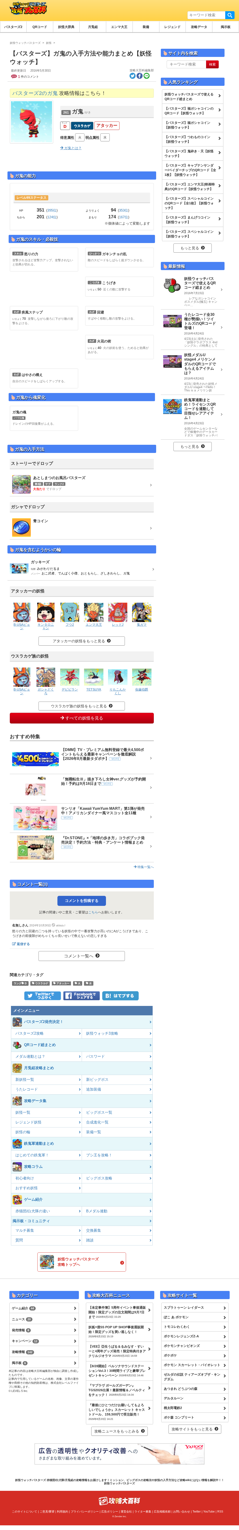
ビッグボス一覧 (99, 1112)
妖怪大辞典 (66, 27)
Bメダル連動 (96, 1211)
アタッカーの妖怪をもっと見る (79, 641)
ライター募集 (142, 1511)
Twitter (197, 1511)
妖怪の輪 (22, 1132)
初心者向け (24, 1178)
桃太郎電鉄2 (173, 1408)
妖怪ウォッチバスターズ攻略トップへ (78, 1261)
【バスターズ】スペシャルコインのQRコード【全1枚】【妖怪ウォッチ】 (189, 203)
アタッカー (106, 125)
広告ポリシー (109, 1511)
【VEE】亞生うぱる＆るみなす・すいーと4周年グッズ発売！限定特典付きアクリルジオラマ (117, 1351)
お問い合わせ (181, 1511)
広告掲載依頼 (162, 1511)
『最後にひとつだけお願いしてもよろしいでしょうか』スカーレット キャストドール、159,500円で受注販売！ (116, 1411)
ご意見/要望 (47, 1511)
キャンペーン (24, 1341)
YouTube (209, 1511)
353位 (123, 210)
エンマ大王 (119, 27)
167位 (123, 217)
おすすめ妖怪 (26, 1188)
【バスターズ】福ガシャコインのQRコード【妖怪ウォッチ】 (189, 111)
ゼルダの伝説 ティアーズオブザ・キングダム (192, 1377)
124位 (51, 217)
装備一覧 (93, 1132)
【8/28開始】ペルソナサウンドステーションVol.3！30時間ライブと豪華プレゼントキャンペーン (117, 1370)
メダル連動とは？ (30, 1056)
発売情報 (20, 1330)
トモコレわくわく (177, 1326)
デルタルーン (173, 1398)
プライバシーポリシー (85, 1511)
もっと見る (189, 248)
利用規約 (62, 1511)
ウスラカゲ (82, 126)
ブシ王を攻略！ (99, 1155)
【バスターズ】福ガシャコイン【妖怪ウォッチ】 (187, 125)
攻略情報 (22, 1352)
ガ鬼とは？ (72, 148)
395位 (51, 210)
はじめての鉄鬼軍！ (32, 1155)
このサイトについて (24, 1511)
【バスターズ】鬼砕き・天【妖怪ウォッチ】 (189, 153)
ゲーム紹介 (23, 1308)
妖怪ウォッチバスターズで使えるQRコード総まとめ (189, 96)
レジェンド (172, 27)
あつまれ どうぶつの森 (180, 1389)
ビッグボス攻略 (99, 1178)
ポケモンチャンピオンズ (182, 1346)
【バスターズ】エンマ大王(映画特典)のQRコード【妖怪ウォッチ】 (190, 186)
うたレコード (26, 1089)
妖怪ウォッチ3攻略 (102, 1033)
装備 (146, 27)
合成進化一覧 (97, 1122)
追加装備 (93, 1089)
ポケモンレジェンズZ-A (181, 1336)
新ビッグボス (97, 1079)
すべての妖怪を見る (83, 718)
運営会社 (126, 1511)
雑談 (90, 1240)
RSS (220, 1511)
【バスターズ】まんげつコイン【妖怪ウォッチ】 (187, 220)
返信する (23, 944)
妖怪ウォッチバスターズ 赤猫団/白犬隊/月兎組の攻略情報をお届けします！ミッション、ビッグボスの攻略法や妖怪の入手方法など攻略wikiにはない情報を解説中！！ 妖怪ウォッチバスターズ (119, 1481)
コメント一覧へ (78, 956)
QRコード (39, 27)
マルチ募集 (24, 1230)
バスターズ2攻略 (29, 1033)
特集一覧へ (145, 867)
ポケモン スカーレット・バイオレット (192, 1365)
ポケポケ (170, 1355)
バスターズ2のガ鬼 (35, 93)
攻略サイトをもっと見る (192, 1429)
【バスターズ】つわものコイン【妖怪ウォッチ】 (187, 139)
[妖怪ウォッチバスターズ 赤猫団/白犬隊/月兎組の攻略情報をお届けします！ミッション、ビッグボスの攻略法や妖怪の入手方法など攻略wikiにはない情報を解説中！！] (27, 10)
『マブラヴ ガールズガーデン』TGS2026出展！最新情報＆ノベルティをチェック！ (116, 1390)
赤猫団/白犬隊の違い (32, 1211)
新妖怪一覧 (24, 1079)
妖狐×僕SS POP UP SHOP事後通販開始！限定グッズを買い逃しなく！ (116, 1331)
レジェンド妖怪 (28, 1122)
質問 (19, 1240)
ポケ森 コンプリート (179, 1417)
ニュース (21, 1319)
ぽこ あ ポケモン (176, 1317)
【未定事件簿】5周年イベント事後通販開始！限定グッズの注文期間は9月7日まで (117, 1312)
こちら (93, 912)
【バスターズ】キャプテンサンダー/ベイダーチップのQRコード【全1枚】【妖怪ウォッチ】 (190, 170)
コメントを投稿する (81, 901)
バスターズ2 (13, 27)
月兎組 (93, 27)
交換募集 (93, 1230)
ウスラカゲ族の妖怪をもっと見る (79, 706)
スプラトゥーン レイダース (184, 1307)
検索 (230, 15)
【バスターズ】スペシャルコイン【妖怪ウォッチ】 (189, 234)
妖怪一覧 (22, 1112)
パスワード (95, 1056)
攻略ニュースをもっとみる (116, 1431)
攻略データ (199, 27)
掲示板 (226, 27)
